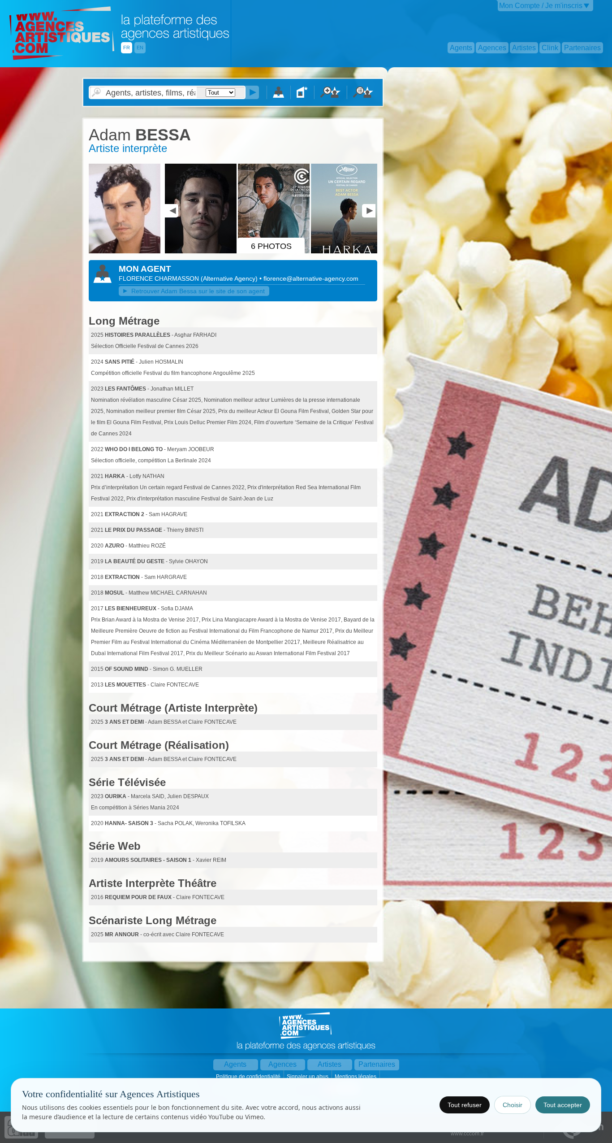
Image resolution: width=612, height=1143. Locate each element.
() (230, 278)
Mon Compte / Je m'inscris (540, 5)
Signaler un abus (308, 1076)
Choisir (512, 1104)
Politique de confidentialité (249, 1076)
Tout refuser (465, 1104)
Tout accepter (562, 1104)
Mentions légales (356, 1076)
